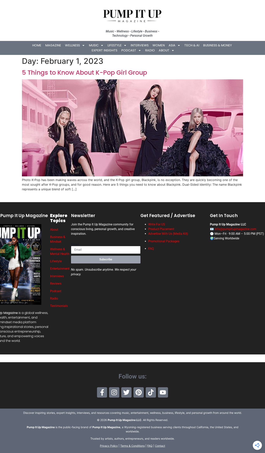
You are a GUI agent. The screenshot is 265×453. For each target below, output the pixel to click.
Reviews (55, 283)
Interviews (140, 45)
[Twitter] (126, 392)
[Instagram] (114, 392)
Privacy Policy (109, 445)
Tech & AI (191, 45)
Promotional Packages (163, 241)
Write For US (156, 224)
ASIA (172, 45)
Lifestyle (114, 45)
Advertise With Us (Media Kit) (168, 234)
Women (158, 45)
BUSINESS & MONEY (217, 45)
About (164, 50)
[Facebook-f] (102, 392)
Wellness (72, 45)
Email (75, 244)
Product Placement (161, 229)
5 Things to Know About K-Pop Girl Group (84, 72)
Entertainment (59, 268)
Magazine (53, 45)
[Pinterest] (138, 392)
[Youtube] (163, 392)
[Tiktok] (151, 392)
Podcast (128, 50)
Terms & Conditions (132, 445)
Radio (150, 50)
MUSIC (94, 45)
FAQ (151, 248)
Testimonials (59, 306)
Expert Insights (104, 50)
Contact (160, 445)
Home (36, 45)
